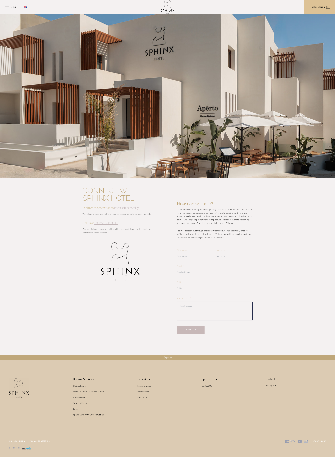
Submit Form (191, 330)
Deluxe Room (79, 397)
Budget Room (79, 386)
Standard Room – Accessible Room (88, 391)
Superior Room (80, 403)
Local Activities (144, 386)
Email (179, 266)
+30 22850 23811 (106, 223)
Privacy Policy (319, 441)
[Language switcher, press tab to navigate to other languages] (26, 7)
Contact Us (207, 386)
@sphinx (167, 357)
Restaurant (142, 397)
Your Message (183, 298)
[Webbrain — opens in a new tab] (26, 448)
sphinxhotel (22, 441)
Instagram (271, 385)
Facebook (270, 378)
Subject (180, 282)
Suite (75, 409)
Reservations (143, 391)
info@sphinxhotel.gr (126, 208)
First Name (182, 250)
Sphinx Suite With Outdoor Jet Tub (89, 414)
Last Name (220, 250)
